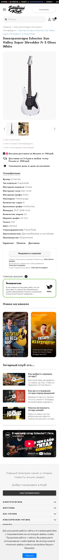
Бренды (7, 524)
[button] (4, 129)
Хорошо (29, 555)
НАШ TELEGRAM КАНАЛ (29, 493)
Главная (7, 27)
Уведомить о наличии (29, 253)
